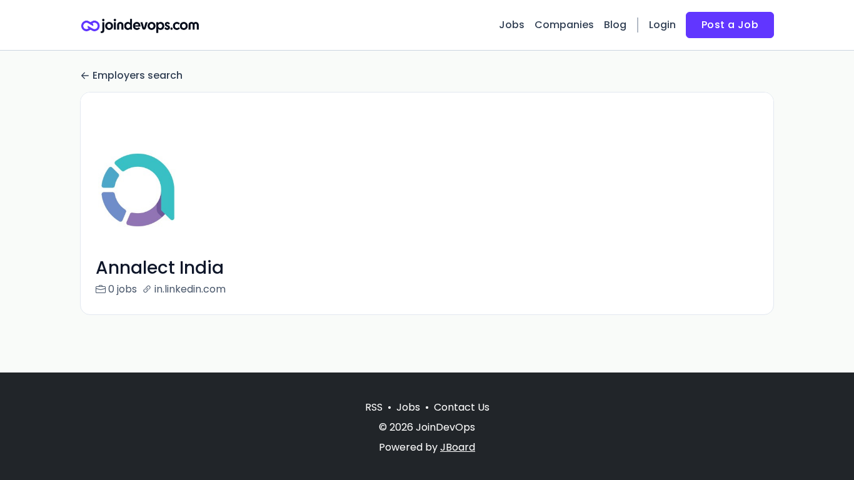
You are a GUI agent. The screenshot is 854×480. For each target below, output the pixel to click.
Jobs (512, 25)
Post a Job (729, 25)
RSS (374, 407)
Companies (564, 25)
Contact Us (462, 407)
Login (662, 25)
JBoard (457, 447)
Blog (615, 25)
